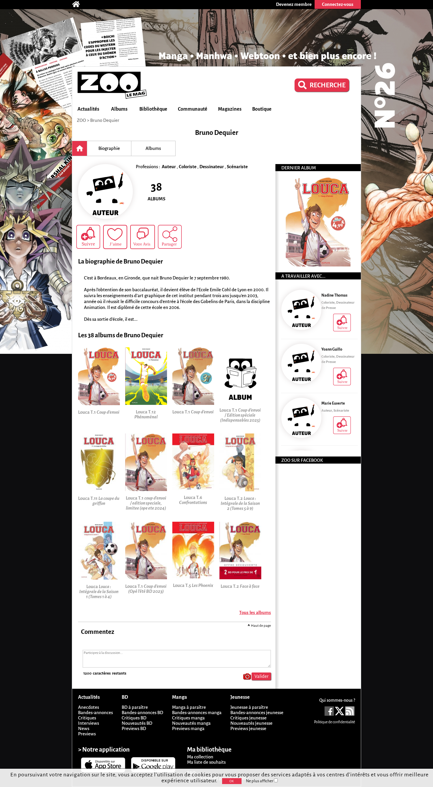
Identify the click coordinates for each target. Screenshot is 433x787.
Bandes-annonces (95, 712)
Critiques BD (134, 717)
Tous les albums (255, 612)
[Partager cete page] (170, 237)
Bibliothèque (153, 109)
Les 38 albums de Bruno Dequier (120, 335)
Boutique (262, 109)
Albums (119, 109)
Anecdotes (88, 707)
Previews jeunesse (248, 728)
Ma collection (200, 756)
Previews (87, 733)
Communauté (192, 109)
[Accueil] (79, 4)
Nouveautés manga (191, 723)
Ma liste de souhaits (206, 762)
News (83, 728)
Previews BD (134, 728)
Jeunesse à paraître (249, 707)
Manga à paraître (189, 707)
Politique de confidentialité (334, 722)
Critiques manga (188, 717)
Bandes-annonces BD (142, 712)
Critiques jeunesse (248, 717)
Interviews (88, 723)
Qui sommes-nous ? (337, 700)
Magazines (230, 109)
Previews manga (188, 728)
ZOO (81, 120)
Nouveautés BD (137, 723)
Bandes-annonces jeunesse (256, 712)
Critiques (87, 717)
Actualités (88, 109)
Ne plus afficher (260, 781)
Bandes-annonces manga (197, 712)
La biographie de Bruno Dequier (120, 261)
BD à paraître (135, 707)
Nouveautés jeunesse (251, 723)
